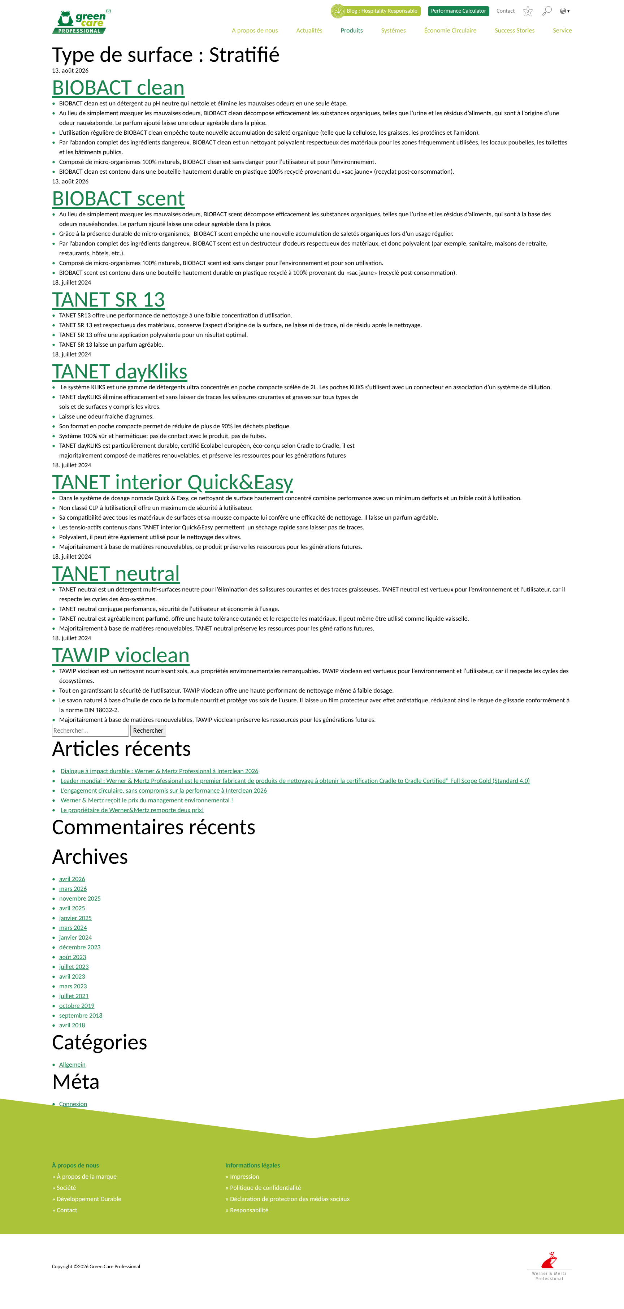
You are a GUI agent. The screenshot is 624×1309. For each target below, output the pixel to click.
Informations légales (252, 1165)
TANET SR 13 (108, 299)
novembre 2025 (80, 898)
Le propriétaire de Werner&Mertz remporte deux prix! (132, 810)
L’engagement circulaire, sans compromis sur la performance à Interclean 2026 (164, 790)
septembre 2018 (81, 1015)
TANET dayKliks (119, 371)
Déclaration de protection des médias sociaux (290, 1199)
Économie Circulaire (450, 30)
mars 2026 (73, 889)
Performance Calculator (458, 11)
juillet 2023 (74, 967)
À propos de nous (75, 1165)
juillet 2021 (74, 996)
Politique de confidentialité (265, 1188)
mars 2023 (73, 986)
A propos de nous (255, 30)
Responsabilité (249, 1210)
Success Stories (514, 30)
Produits (352, 30)
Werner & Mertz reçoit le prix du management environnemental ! (147, 800)
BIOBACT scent (118, 198)
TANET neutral (116, 573)
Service (562, 30)
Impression (244, 1176)
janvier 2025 (75, 918)
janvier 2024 (75, 937)
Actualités (309, 30)
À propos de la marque (87, 1176)
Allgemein (72, 1065)
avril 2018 (72, 1025)
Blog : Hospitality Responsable (382, 11)
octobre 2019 (76, 1006)
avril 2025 (72, 908)
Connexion (73, 1104)
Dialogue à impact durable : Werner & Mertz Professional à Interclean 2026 (159, 771)
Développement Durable (89, 1199)
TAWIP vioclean (121, 654)
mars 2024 (73, 928)
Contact (506, 11)
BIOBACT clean (118, 87)
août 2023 (72, 957)
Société (66, 1188)
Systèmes (393, 30)
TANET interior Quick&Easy (172, 481)
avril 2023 (72, 976)
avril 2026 (72, 879)
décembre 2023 (79, 947)
